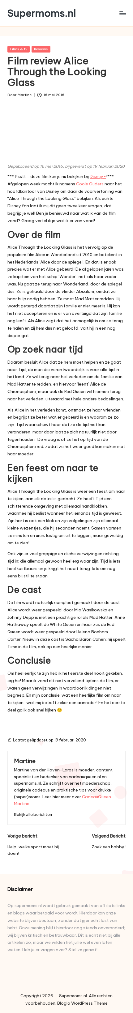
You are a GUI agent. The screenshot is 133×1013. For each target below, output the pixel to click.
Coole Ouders (90, 184)
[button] (33, 814)
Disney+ (98, 176)
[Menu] (122, 13)
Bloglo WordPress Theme (82, 1003)
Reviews (41, 49)
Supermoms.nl (41, 13)
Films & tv (18, 49)
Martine (25, 761)
